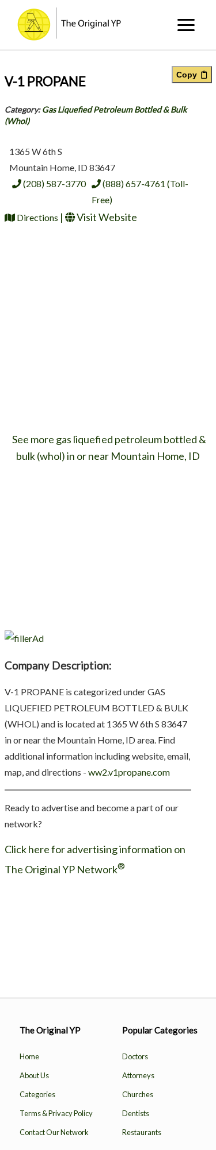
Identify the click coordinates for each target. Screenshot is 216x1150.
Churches (137, 1094)
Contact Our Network (54, 1132)
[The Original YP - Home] (66, 36)
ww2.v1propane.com (129, 771)
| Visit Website (98, 217)
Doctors (135, 1056)
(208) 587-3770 (53, 183)
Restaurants (141, 1132)
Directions (37, 217)
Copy (188, 74)
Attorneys (138, 1075)
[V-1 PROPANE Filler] (24, 638)
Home (29, 1056)
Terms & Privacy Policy (56, 1113)
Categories (37, 1094)
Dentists (135, 1113)
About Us (34, 1075)
